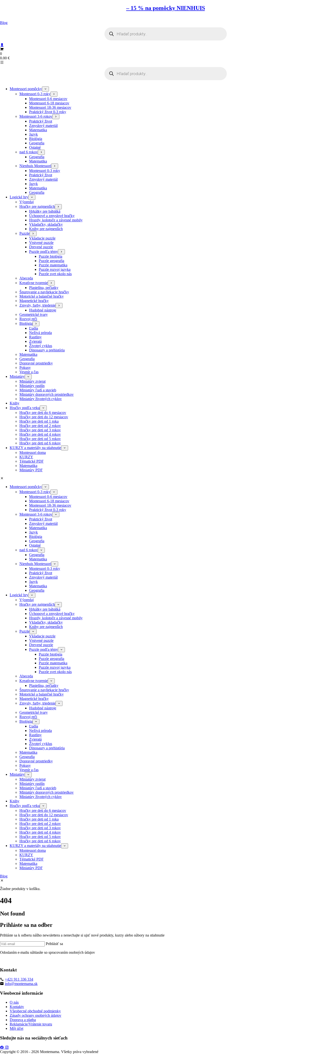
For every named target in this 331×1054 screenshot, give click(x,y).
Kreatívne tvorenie (33, 283)
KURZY (26, 457)
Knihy (14, 403)
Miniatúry (17, 376)
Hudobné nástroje (42, 310)
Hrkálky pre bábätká (44, 211)
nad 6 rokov (28, 152)
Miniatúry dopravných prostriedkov (46, 394)
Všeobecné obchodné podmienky (35, 1011)
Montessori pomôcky (26, 89)
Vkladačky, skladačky (46, 224)
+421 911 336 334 (19, 979)
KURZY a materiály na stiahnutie (35, 448)
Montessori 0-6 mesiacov (48, 99)
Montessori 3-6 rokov (35, 116)
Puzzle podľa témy (43, 251)
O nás (14, 1002)
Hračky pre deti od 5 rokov (40, 439)
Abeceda (26, 278)
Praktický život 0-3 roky (47, 112)
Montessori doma (32, 452)
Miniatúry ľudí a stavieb (37, 390)
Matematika (38, 130)
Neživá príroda (40, 333)
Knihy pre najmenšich (46, 229)
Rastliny (35, 337)
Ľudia (33, 328)
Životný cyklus (40, 346)
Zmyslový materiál (43, 126)
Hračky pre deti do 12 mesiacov (43, 417)
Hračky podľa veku (25, 408)
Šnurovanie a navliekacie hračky (44, 292)
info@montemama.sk (21, 984)
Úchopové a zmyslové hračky (52, 216)
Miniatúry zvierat (32, 381)
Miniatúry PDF (31, 470)
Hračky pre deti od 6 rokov (40, 443)
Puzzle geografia (51, 261)
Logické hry (19, 197)
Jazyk (33, 134)
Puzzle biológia (50, 256)
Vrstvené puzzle (41, 242)
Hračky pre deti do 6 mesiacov (42, 413)
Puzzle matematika (53, 265)
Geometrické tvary (33, 314)
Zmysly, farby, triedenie (37, 305)
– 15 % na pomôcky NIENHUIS (165, 8)
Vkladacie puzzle (42, 238)
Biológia (35, 139)
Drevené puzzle (41, 247)
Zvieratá (35, 341)
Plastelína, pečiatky (43, 288)
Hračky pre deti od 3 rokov (40, 430)
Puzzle (24, 233)
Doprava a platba (23, 1020)
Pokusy (25, 367)
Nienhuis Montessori (35, 166)
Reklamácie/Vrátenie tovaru (31, 1024)
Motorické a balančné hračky (41, 296)
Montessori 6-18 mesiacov (49, 103)
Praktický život (40, 121)
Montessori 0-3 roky (34, 94)
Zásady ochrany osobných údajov (35, 1015)
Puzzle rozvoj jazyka (55, 269)
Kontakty (17, 1007)
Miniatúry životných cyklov (40, 399)
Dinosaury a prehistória (47, 350)
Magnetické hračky (34, 301)
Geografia (36, 143)
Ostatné (35, 147)
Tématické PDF (31, 461)
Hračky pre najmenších (37, 206)
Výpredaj (26, 202)
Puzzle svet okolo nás (55, 274)
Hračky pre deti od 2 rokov (40, 426)
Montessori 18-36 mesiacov (50, 107)
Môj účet (16, 1028)
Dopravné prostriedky (36, 363)
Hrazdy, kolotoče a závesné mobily (56, 220)
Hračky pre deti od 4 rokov (40, 434)
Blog (4, 23)
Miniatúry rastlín (32, 386)
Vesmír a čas (29, 372)
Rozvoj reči (28, 319)
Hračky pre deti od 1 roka (39, 421)
